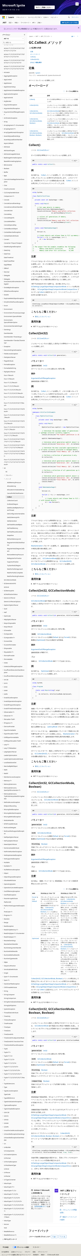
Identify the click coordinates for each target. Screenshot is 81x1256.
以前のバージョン (16, 1252)
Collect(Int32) (34, 59)
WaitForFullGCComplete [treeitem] (15, 573)
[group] (55, 221)
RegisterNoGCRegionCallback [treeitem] (15, 550)
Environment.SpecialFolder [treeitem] (13, 316)
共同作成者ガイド (40, 1206)
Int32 (45, 366)
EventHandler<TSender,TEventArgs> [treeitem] (14, 342)
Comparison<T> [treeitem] (9, 196)
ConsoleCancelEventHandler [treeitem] (13, 207)
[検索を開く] (69, 17)
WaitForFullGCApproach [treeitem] (15, 569)
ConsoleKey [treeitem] (8, 214)
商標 (42, 1255)
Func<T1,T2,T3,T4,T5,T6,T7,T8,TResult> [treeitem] (14, 410)
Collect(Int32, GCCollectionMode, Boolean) (36, 121)
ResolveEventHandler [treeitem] (11, 944)
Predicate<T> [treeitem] (8, 912)
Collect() (33, 57)
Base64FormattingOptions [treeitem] (12, 161)
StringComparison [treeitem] (10, 998)
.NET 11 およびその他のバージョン (45, 326)
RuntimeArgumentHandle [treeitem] (12, 948)
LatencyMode (52, 727)
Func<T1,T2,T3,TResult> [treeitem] (11, 386)
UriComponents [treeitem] (9, 1151)
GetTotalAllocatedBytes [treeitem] (14, 525)
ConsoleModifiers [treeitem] (9, 221)
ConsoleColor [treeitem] (8, 210)
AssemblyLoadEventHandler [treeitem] (13, 140)
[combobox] (13, 38)
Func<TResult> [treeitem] (9, 375)
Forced (66, 637)
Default (55, 637)
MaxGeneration (37, 546)
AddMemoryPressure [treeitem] (14, 482)
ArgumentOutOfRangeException (43, 378)
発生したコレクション (43, 316)
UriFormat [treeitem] (7, 1158)
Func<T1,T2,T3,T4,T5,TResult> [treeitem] (13, 393)
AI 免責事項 (5, 1252)
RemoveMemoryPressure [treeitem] (15, 555)
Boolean (44, 844)
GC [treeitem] (6, 472)
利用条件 (36, 1255)
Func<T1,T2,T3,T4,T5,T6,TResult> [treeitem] (14, 398)
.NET (36, 36)
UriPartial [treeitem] (7, 1176)
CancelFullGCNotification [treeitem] (15, 493)
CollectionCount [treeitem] (12, 500)
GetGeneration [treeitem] (12, 521)
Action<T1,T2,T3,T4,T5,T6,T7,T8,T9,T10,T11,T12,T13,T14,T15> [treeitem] (14, 61)
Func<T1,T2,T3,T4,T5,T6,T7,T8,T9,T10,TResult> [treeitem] (14, 422)
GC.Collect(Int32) (41, 754)
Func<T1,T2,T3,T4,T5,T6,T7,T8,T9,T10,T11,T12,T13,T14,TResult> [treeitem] (14, 446)
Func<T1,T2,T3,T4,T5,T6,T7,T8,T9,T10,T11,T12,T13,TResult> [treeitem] (14, 440)
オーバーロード (35, 54)
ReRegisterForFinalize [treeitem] (14, 558)
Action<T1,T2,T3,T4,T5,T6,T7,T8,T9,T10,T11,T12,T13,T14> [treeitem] (14, 55)
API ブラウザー (45, 36)
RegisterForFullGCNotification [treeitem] (15, 544)
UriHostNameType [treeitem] (10, 1165)
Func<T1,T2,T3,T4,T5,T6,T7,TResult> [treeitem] (14, 404)
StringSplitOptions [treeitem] (10, 1005)
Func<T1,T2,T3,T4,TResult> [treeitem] (12, 390)
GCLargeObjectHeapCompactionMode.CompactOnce (57, 289)
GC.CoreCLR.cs (42, 150)
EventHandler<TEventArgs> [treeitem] (13, 337)
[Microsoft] (3, 17)
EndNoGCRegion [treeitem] (12, 504)
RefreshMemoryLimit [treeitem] (14, 539)
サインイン (75, 17)
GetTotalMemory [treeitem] (12, 528)
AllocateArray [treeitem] (11, 486)
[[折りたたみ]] (24, 34)
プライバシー (42, 1252)
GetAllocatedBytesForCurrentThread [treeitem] (15, 509)
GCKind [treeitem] (6, 587)
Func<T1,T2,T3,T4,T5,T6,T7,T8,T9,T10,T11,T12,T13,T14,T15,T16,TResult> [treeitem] (14, 462)
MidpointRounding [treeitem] (10, 806)
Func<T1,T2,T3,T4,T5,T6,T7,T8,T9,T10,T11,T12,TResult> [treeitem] (14, 434)
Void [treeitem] (5, 1228)
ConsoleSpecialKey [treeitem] (10, 225)
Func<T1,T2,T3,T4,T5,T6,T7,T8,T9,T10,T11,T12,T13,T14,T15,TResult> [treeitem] (14, 453)
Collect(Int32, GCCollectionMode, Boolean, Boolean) (36, 133)
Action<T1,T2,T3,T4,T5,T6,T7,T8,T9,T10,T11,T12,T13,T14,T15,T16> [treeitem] (14, 67)
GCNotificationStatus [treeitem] (11, 594)
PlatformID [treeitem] (7, 902)
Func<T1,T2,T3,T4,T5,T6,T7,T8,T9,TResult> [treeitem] (14, 416)
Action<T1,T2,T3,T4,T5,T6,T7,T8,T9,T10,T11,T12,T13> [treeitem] (14, 49)
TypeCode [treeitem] (7, 1094)
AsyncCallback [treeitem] (8, 143)
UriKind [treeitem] (6, 1169)
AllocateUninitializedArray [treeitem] (15, 490)
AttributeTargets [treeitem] (9, 150)
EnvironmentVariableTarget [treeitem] (13, 326)
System (37, 73)
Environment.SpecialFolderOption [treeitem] (10, 321)
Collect (43, 175)
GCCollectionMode (53, 111)
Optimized (41, 640)
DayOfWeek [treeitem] (8, 265)
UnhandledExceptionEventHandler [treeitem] (14, 1139)
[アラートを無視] (77, 4)
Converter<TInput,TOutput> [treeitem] (13, 243)
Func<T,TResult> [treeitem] (9, 379)
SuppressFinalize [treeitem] (12, 562)
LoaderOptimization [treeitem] (10, 755)
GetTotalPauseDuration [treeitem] (14, 532)
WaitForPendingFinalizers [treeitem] (15, 576)
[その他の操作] (77, 36)
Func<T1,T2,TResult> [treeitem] (10, 382)
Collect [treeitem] (9, 497)
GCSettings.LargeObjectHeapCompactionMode (48, 286)
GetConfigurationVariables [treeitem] (16, 514)
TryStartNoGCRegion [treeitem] (14, 565)
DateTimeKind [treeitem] (8, 257)
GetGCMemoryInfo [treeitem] (13, 517)
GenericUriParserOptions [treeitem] (12, 601)
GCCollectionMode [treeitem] (10, 580)
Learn (31, 36)
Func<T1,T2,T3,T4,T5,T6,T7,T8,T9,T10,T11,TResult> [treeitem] (14, 428)
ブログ (27, 1252)
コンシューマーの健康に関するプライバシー (15, 1255)
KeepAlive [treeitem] (10, 535)
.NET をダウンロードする (70, 23)
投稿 (34, 1252)
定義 (31, 51)
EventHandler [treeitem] (8, 333)
